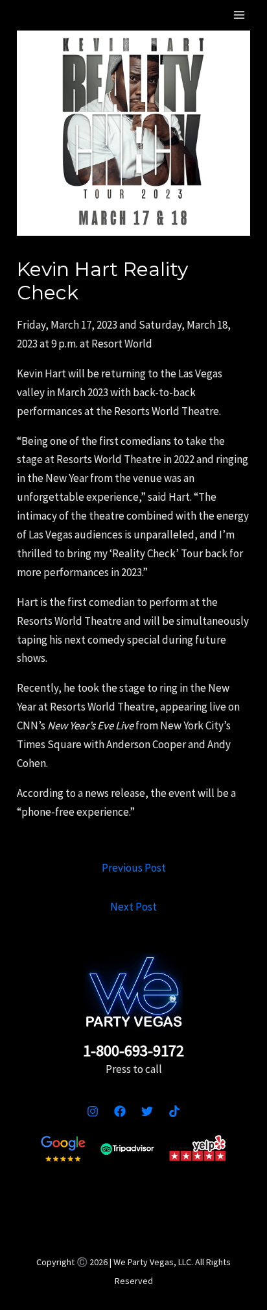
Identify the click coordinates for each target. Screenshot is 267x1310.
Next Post (133, 907)
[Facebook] (120, 1111)
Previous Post (134, 868)
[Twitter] (147, 1111)
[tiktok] (174, 1111)
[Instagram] (93, 1111)
